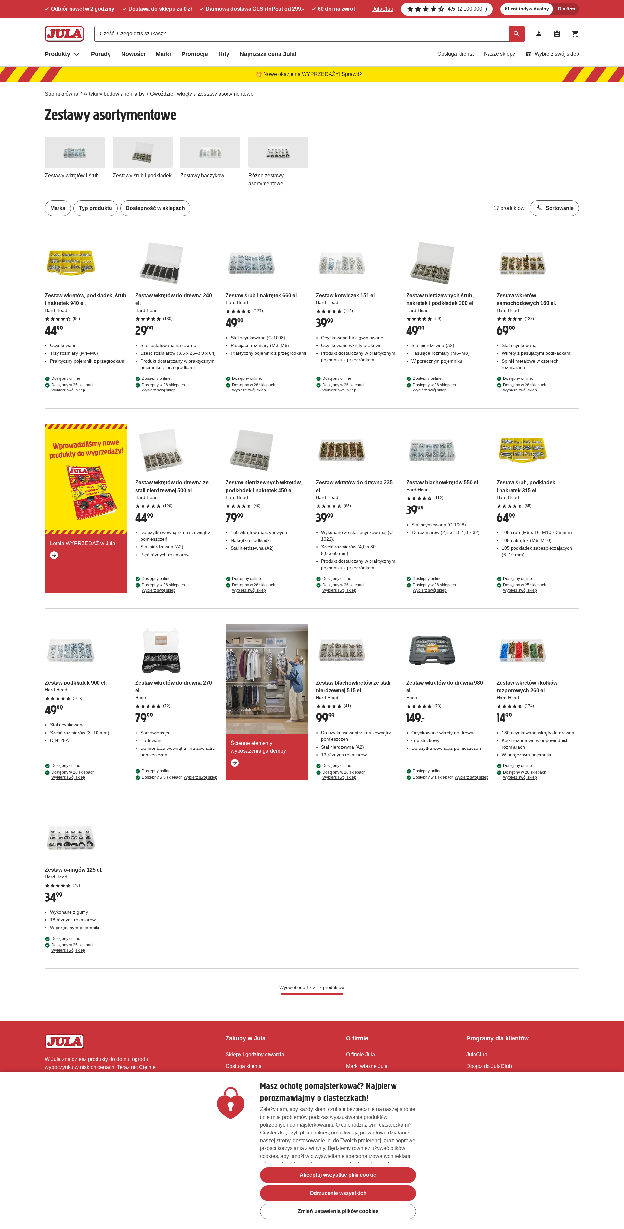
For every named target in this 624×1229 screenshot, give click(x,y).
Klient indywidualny (527, 8)
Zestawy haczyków (202, 175)
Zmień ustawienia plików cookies (338, 1211)
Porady (101, 54)
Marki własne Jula (367, 1066)
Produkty (57, 54)
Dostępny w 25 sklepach (73, 387)
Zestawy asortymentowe (226, 93)
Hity (223, 54)
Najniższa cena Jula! (268, 54)
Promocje (194, 54)
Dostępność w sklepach (155, 208)
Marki (163, 54)
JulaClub (382, 9)
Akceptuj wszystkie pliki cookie (338, 1175)
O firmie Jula (360, 1054)
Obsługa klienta (455, 54)
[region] (312, 1150)
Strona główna (61, 93)
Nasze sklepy (499, 54)
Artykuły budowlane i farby (114, 93)
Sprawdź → (355, 74)
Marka (57, 208)
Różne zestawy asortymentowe (266, 179)
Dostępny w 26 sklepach (163, 387)
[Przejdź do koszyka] (575, 34)
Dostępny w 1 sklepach (450, 777)
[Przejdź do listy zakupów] (557, 34)
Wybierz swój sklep (557, 54)
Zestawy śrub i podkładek (142, 175)
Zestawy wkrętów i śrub (72, 175)
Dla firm (566, 8)
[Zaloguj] (539, 34)
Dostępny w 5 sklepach (179, 777)
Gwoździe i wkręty (171, 93)
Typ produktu (95, 208)
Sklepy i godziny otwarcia (255, 1054)
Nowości (133, 54)
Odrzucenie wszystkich (338, 1193)
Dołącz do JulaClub (489, 1066)
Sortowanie (560, 208)
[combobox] (309, 34)
